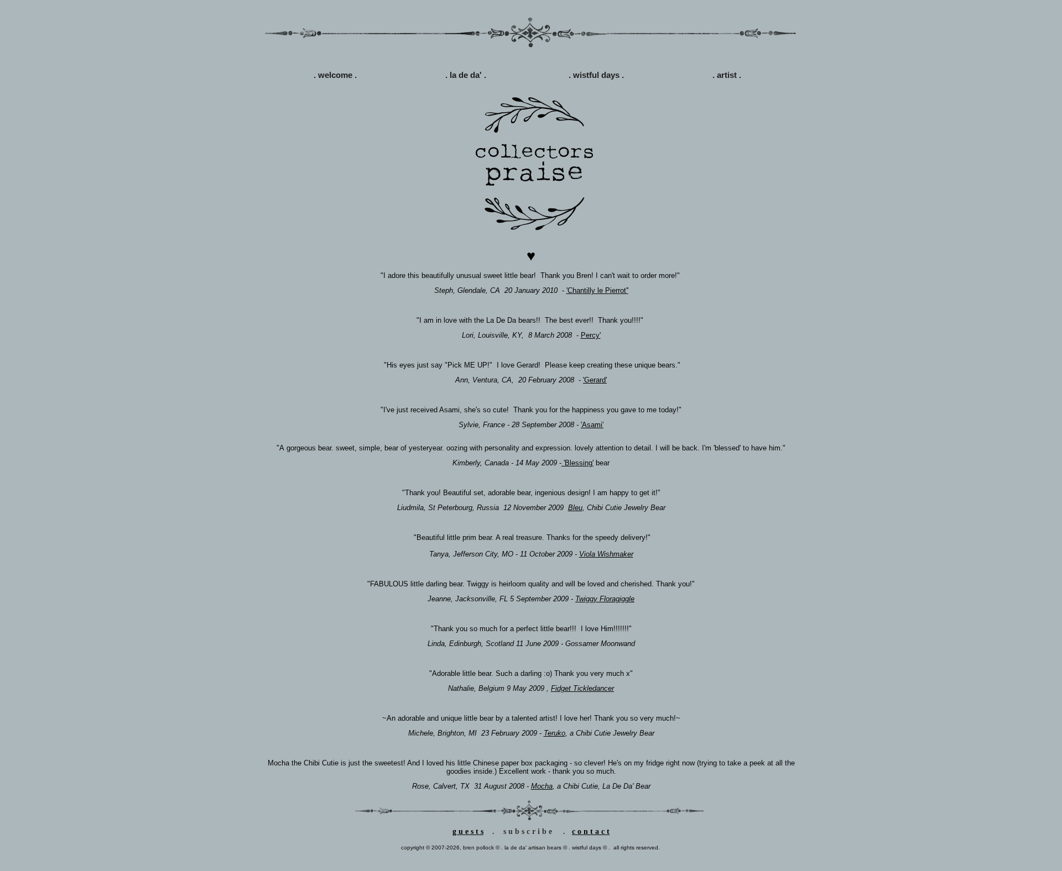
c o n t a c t (591, 831)
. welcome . (335, 75)
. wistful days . (596, 75)
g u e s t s (467, 831)
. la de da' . (465, 75)
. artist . (726, 75)
